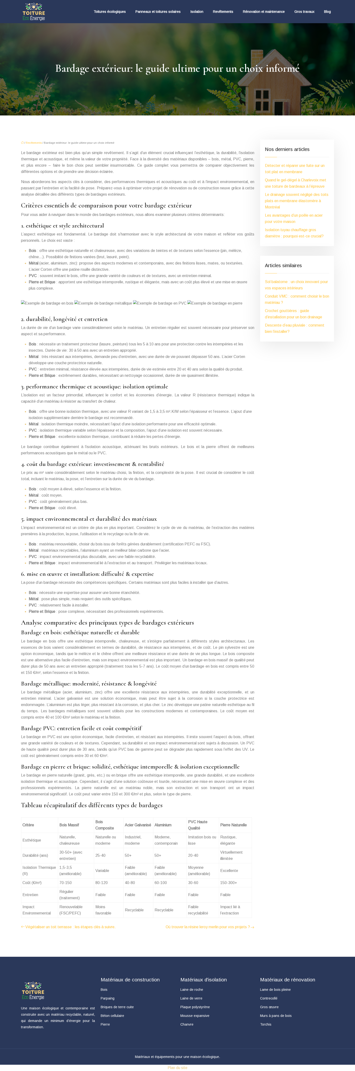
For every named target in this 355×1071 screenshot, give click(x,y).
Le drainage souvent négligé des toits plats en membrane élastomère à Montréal (296, 201)
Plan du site (177, 1068)
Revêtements (223, 12)
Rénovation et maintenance (264, 12)
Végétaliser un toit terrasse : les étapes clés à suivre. (70, 927)
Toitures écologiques (110, 12)
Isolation (196, 12)
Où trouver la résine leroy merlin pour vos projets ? (208, 927)
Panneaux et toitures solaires (158, 12)
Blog (327, 12)
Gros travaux (304, 12)
